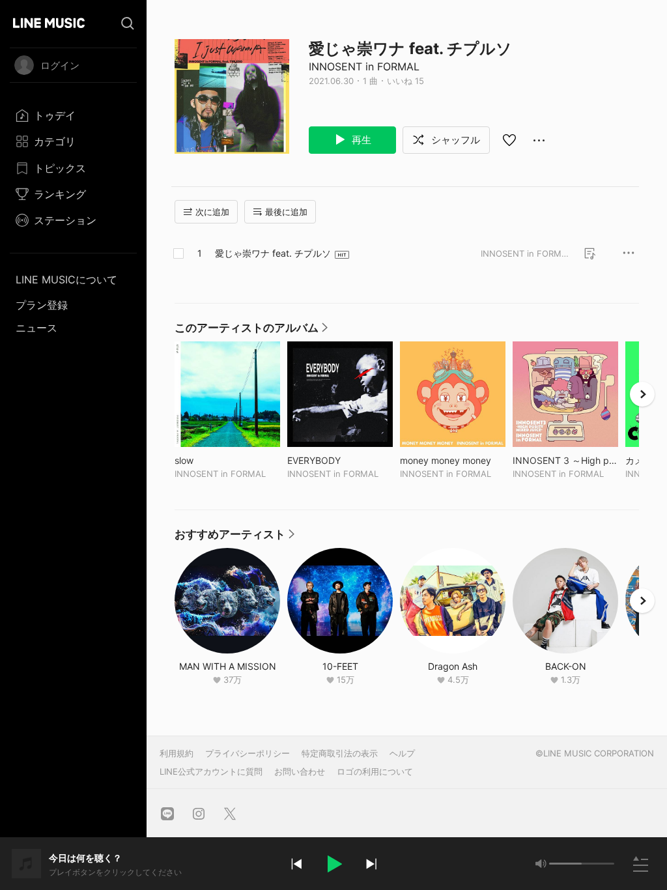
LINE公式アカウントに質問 (211, 771)
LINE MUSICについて (66, 279)
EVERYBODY (340, 460)
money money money (452, 460)
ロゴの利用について (375, 771)
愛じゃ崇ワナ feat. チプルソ (273, 253)
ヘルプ (402, 753)
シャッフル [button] (454, 140)
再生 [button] (360, 140)
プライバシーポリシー (247, 753)
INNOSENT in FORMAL (364, 66)
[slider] (565, 864)
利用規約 (176, 753)
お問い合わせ (299, 771)
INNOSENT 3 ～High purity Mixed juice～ (565, 460)
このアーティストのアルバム (252, 331)
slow (211, 460)
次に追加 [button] (212, 212)
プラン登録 (42, 304)
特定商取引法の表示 (340, 753)
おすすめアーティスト (235, 537)
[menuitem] (73, 115)
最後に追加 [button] (286, 212)
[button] (333, 864)
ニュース (36, 327)
